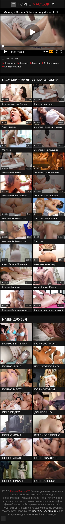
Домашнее (9, 63)
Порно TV (36, 4)
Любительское (51, 63)
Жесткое (23, 63)
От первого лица (12, 66)
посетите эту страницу (45, 511)
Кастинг (36, 63)
